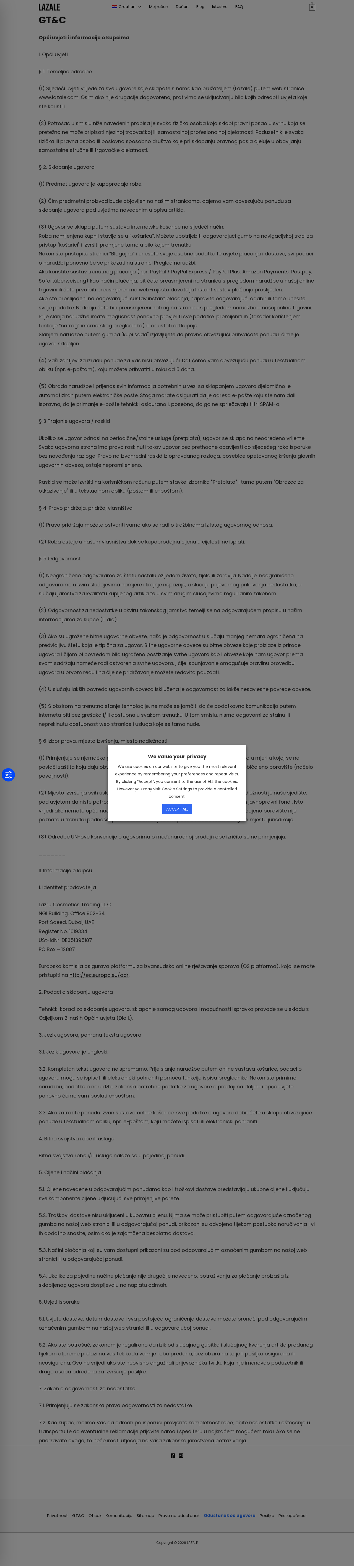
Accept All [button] (177, 809)
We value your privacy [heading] (177, 756)
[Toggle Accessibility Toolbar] (8, 775)
